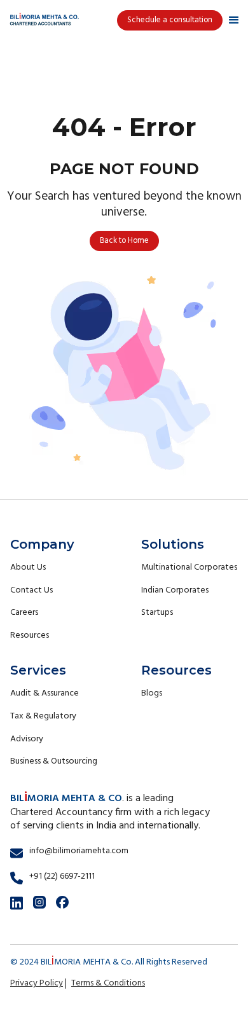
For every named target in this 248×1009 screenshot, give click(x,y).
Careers (24, 612)
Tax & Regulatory (43, 716)
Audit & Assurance (44, 693)
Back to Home (124, 240)
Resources (29, 635)
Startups (157, 612)
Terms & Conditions (108, 983)
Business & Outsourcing (53, 761)
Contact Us (31, 590)
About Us (28, 567)
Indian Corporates (175, 590)
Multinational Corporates (189, 567)
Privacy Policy (36, 983)
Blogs (151, 693)
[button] (234, 20)
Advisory (26, 739)
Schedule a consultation (169, 20)
